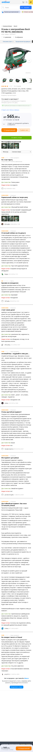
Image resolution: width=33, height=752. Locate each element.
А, (5, 188)
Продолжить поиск (16, 687)
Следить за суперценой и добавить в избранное (18, 124)
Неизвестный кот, (9, 449)
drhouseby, (7, 345)
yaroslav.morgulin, (9, 495)
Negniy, (6, 274)
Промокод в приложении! (11, 12)
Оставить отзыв (16, 138)
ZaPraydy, (7, 301)
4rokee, (6, 403)
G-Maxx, (7, 628)
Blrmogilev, (7, 224)
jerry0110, (7, 674)
